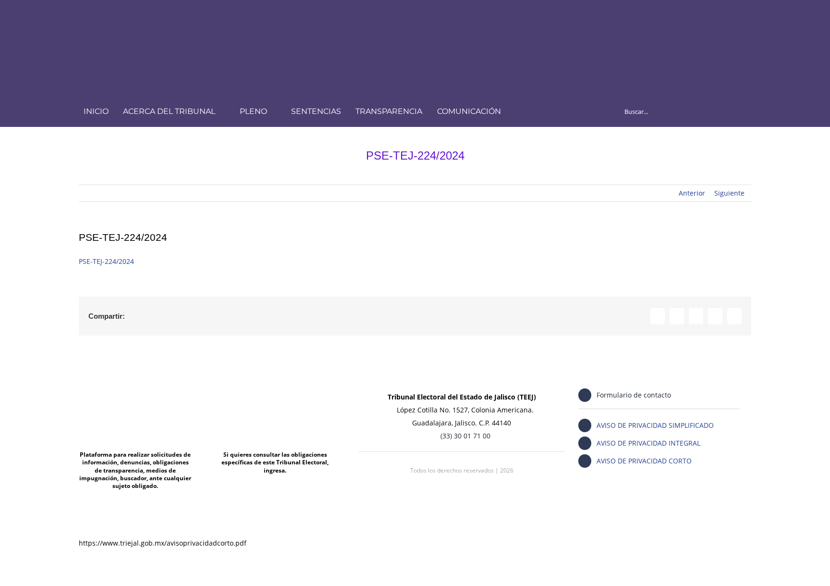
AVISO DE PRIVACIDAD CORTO (644, 460)
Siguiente (729, 193)
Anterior (692, 193)
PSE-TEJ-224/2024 (106, 261)
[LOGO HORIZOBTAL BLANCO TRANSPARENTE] (205, 17)
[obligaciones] (275, 386)
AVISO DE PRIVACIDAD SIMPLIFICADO (655, 425)
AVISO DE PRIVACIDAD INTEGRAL (648, 443)
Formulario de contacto (634, 394)
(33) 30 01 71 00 (465, 435)
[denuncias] (135, 386)
